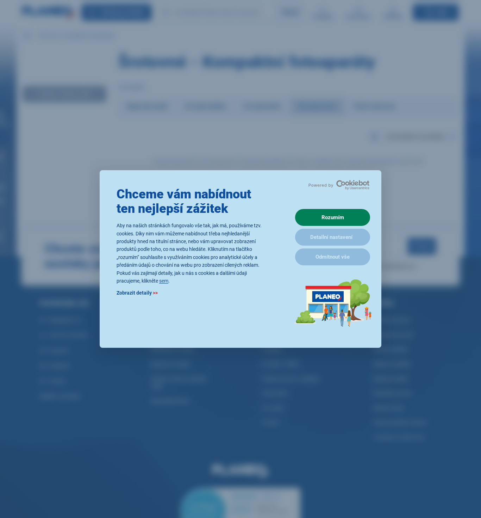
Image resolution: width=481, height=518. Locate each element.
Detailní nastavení (331, 237)
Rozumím (332, 217)
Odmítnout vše (333, 257)
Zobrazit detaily (137, 293)
